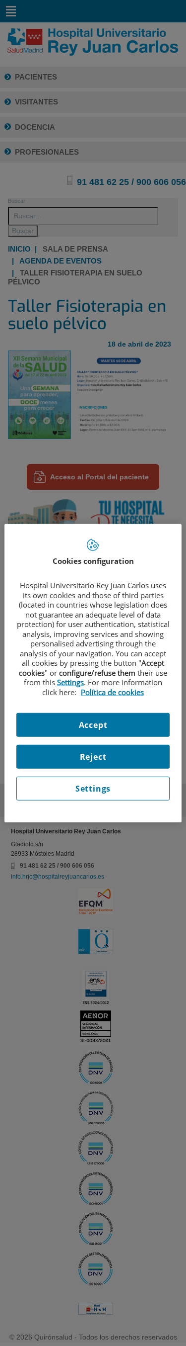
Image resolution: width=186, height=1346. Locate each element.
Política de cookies (112, 692)
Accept (93, 724)
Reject (93, 756)
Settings (93, 788)
